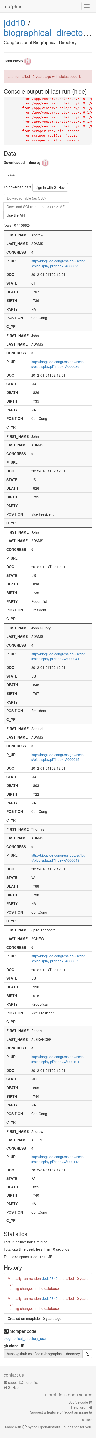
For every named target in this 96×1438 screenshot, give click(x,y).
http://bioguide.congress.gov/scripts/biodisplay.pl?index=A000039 (58, 364)
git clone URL (15, 1345)
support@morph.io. (23, 1382)
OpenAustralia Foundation (58, 1426)
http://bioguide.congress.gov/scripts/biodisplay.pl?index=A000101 (58, 1059)
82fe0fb (87, 1419)
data (11, 174)
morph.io (13, 6)
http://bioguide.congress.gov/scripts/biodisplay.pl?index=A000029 (58, 263)
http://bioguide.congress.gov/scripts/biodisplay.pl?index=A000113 (58, 1159)
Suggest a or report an (59, 1412)
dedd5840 (50, 1278)
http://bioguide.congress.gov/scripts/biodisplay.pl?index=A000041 (58, 656)
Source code (78, 1402)
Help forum (79, 1407)
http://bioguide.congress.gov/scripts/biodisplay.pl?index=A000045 (58, 757)
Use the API (16, 215)
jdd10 (14, 22)
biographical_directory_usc (25, 1338)
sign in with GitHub (50, 187)
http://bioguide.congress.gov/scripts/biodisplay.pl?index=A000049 (58, 858)
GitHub (13, 1387)
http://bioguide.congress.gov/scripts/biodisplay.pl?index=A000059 (58, 958)
